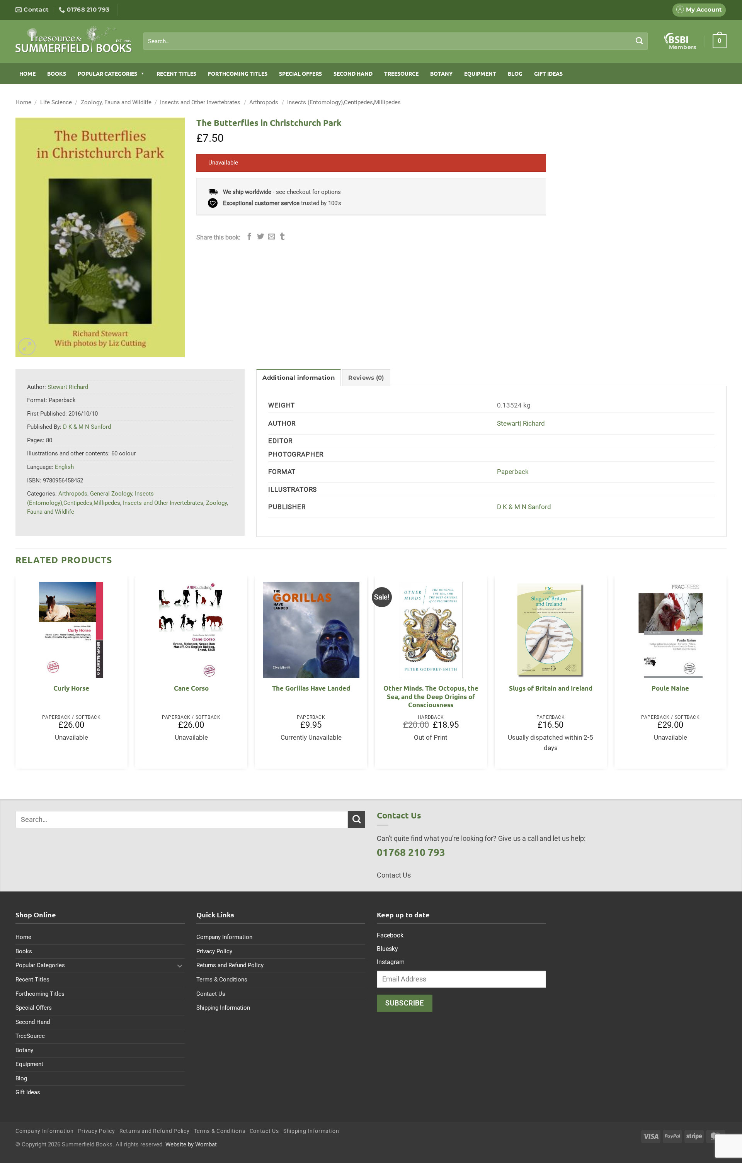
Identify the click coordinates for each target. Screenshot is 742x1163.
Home (27, 73)
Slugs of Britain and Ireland (550, 688)
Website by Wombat (191, 1144)
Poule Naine (670, 688)
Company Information (224, 937)
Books (56, 73)
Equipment (480, 73)
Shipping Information (223, 1007)
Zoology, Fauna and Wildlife (116, 102)
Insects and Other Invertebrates (200, 102)
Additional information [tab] (298, 377)
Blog (515, 73)
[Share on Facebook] (249, 237)
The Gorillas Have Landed (311, 688)
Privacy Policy (214, 951)
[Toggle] (180, 965)
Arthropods (263, 102)
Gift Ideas (548, 73)
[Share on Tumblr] (282, 237)
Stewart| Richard (521, 423)
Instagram (391, 962)
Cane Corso (191, 688)
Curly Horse (71, 688)
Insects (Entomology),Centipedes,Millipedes (344, 102)
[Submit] (639, 41)
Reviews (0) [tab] (366, 377)
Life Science (56, 102)
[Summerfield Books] (73, 39)
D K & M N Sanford (524, 507)
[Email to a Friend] (271, 237)
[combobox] (395, 41)
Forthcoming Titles (237, 73)
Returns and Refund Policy (230, 965)
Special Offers (300, 73)
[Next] (726, 675)
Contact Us (210, 993)
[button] (720, 41)
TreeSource (401, 73)
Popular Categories (107, 73)
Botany (441, 73)
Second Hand (353, 73)
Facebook (390, 935)
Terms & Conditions (221, 979)
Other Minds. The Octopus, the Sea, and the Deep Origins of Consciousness (430, 696)
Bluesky (387, 948)
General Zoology (111, 493)
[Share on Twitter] (260, 237)
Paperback (513, 471)
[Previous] (16, 675)
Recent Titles (176, 73)
